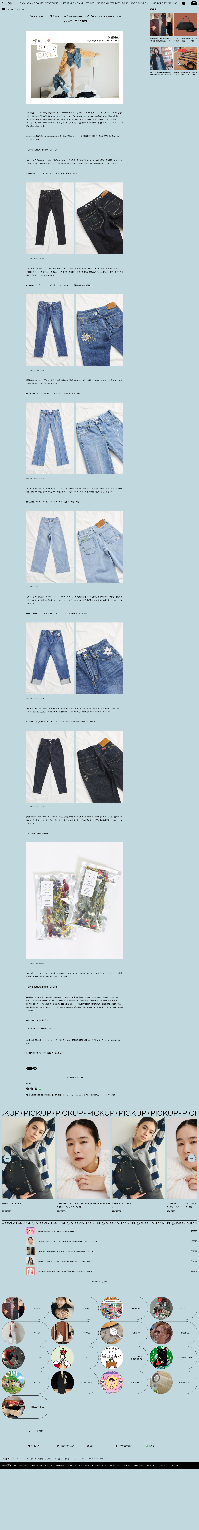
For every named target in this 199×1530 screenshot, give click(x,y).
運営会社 (60, 1459)
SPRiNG (87, 1465)
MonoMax (111, 1465)
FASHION (25, 3)
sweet (46, 1465)
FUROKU (103, 3)
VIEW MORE (99, 1281)
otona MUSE (95, 1465)
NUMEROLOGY (158, 3)
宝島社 (91, 1459)
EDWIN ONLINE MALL (93, 997)
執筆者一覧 (33, 1459)
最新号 (67, 1459)
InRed (25, 1465)
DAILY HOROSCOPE (134, 3)
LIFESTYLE (67, 3)
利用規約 (41, 1459)
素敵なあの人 (60, 1465)
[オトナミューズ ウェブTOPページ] (7, 1459)
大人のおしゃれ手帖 (36, 1465)
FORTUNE (52, 3)
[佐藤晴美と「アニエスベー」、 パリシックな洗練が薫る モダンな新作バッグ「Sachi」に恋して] (28, 1158)
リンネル (69, 1465)
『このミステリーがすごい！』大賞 (168, 1465)
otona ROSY (78, 1465)
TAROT (115, 3)
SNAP (80, 3)
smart (119, 1465)
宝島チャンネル (16, 1465)
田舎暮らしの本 (137, 1465)
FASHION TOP (74, 1077)
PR (3, 9)
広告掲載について (50, 1459)
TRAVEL (91, 3)
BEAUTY (39, 3)
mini (52, 1465)
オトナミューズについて (20, 1459)
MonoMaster (127, 1465)
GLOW (104, 1465)
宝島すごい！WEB (150, 1465)
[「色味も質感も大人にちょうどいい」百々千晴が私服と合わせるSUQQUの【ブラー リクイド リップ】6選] (83, 1158)
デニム (29, 1068)
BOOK (173, 3)
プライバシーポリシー (79, 1459)
